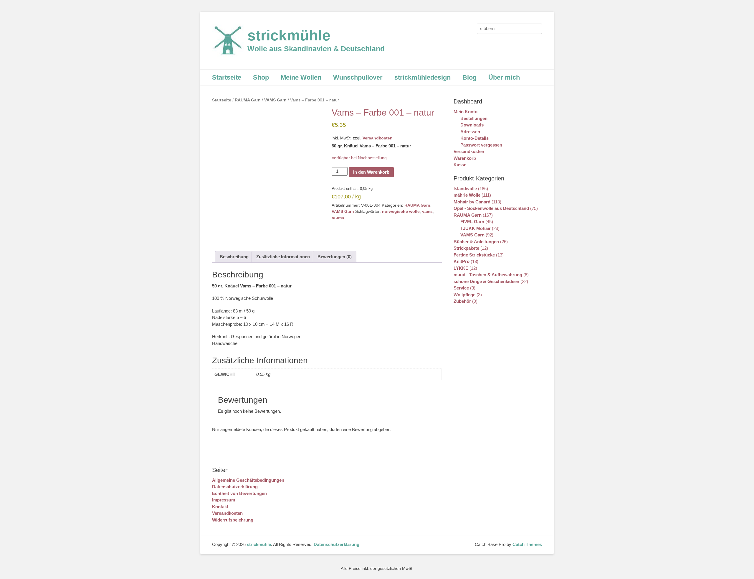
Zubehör (462, 301)
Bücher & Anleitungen (476, 241)
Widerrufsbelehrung (232, 519)
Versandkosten (378, 138)
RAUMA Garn (248, 100)
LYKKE (461, 268)
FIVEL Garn (472, 221)
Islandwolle (465, 188)
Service (461, 287)
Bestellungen (473, 118)
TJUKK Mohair (475, 228)
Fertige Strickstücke (474, 254)
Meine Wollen (301, 77)
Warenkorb (465, 158)
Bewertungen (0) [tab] (335, 256)
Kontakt (220, 506)
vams (427, 211)
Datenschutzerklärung (235, 486)
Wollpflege (464, 294)
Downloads (472, 124)
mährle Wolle (467, 195)
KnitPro (461, 261)
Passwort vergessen (481, 144)
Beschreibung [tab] (234, 256)
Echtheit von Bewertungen (239, 493)
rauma (338, 217)
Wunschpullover (358, 77)
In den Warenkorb (371, 172)
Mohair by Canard (472, 201)
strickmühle (288, 35)
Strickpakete (466, 248)
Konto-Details (474, 138)
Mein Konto (465, 111)
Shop (261, 77)
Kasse (460, 164)
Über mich (504, 77)
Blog (469, 77)
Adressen (470, 131)
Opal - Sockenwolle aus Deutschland (491, 208)
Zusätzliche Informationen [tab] (283, 256)
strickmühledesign (422, 77)
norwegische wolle (401, 211)
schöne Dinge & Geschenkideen (486, 281)
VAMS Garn (275, 100)
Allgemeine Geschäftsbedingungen (248, 480)
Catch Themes (527, 544)
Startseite (226, 77)
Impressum (223, 499)
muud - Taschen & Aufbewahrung (488, 274)
